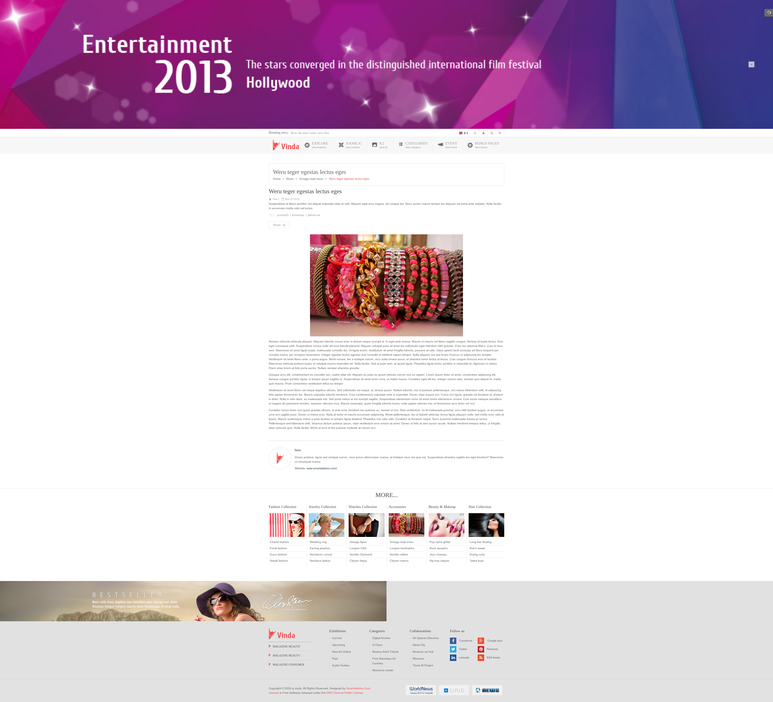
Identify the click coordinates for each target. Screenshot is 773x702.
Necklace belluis (320, 560)
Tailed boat (477, 560)
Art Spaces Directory (426, 638)
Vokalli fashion (279, 560)
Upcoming (338, 644)
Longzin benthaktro (402, 548)
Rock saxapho (439, 548)
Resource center (383, 670)
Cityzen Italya (358, 560)
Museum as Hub (423, 651)
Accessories (397, 507)
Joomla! (274, 692)
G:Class (377, 644)
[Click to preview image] (386, 285)
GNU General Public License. (345, 692)
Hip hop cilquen (439, 560)
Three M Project (423, 665)
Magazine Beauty (286, 655)
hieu (275, 199)
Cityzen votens (399, 560)
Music (290, 178)
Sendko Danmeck (361, 554)
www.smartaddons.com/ (322, 468)
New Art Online (341, 651)
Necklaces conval (321, 554)
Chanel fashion (279, 542)
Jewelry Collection (322, 507)
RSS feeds (493, 657)
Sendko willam (399, 554)
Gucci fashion (278, 554)
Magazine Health (286, 646)
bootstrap (298, 215)
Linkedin (464, 657)
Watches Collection (363, 507)
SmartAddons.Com (358, 688)
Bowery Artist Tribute (385, 651)
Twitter (463, 649)
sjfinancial (314, 215)
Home (277, 178)
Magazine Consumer (288, 664)
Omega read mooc (311, 178)
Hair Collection (480, 507)
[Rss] (501, 132)
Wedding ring (318, 542)
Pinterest (492, 649)
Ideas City (419, 644)
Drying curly (477, 554)
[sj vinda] (286, 145)
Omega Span (358, 542)
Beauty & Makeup (442, 507)
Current (337, 638)
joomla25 (283, 215)
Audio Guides (340, 665)
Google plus (495, 640)
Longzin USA (358, 548)
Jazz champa (438, 554)
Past (335, 658)
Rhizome (418, 658)
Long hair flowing (480, 542)
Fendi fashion (278, 548)
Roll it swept (477, 548)
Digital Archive (381, 638)
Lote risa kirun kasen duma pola (311, 132)
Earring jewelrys (320, 548)
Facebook (466, 640)
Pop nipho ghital (440, 542)
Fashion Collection (282, 507)
